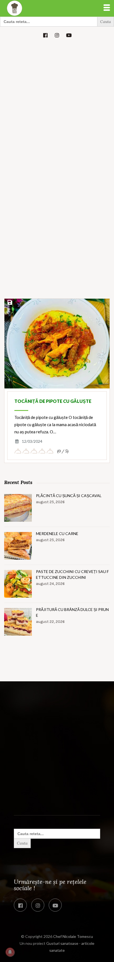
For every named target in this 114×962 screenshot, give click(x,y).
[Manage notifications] (10, 952)
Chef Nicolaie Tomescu (73, 936)
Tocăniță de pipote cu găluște (52, 401)
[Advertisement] (57, 103)
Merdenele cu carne (57, 533)
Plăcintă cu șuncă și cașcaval (69, 495)
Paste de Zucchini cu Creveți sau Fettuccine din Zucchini (72, 574)
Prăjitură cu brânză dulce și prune (72, 612)
